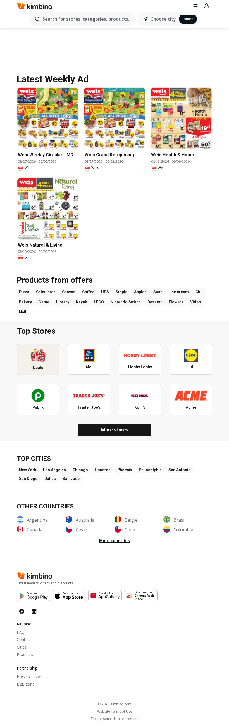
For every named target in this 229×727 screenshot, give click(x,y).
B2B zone (26, 684)
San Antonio (179, 470)
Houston (103, 470)
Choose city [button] (163, 19)
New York (27, 470)
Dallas (50, 478)
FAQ (21, 632)
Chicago (80, 470)
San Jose (71, 478)
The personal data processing (114, 719)
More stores (114, 430)
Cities (22, 647)
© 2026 (114, 704)
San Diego (28, 478)
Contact (24, 639)
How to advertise (32, 676)
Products (25, 654)
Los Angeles (54, 470)
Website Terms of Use (114, 711)
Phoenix (124, 470)
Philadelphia (150, 470)
